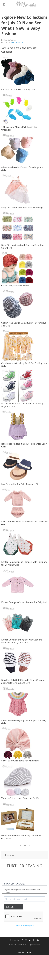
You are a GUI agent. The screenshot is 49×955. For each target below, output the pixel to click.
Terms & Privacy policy (24, 925)
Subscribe (10, 907)
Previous (9, 855)
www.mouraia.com (24, 952)
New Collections (17, 42)
